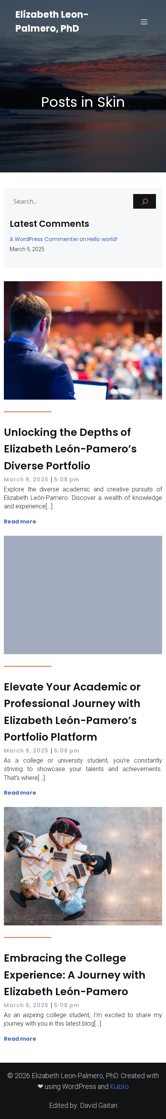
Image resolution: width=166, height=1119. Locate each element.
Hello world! (102, 239)
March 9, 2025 (26, 479)
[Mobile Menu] (144, 21)
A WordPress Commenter (44, 239)
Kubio (119, 1086)
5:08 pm (67, 479)
